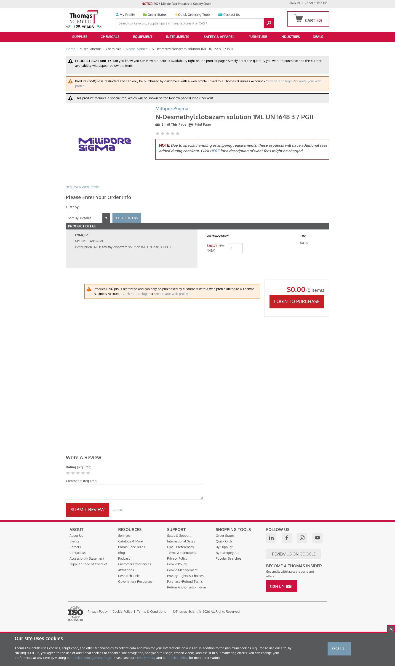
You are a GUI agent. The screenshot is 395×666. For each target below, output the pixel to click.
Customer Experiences (134, 564)
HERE (214, 150)
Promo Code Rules (131, 547)
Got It (339, 648)
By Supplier (224, 547)
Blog (121, 552)
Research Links (129, 576)
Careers (75, 547)
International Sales (181, 541)
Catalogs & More (130, 541)
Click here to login (279, 81)
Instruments (177, 37)
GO (269, 23)
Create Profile (316, 3)
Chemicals (110, 37)
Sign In (294, 3)
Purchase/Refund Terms (185, 581)
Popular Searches (228, 558)
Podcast (124, 558)
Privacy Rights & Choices (185, 576)
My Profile (127, 15)
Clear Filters (127, 218)
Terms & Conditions (181, 552)
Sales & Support (179, 535)
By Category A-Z (228, 552)
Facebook (287, 538)
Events (74, 541)
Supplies (80, 37)
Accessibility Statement (86, 558)
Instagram (302, 538)
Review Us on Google (293, 554)
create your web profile (171, 293)
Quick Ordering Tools (194, 15)
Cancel (118, 509)
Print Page (202, 124)
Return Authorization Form (186, 587)
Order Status (157, 15)
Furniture (257, 37)
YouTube (317, 538)
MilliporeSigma (171, 109)
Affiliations (126, 570)
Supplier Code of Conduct (88, 564)
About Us (76, 535)
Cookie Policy (177, 564)
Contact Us (231, 15)
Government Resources (135, 581)
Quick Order (225, 541)
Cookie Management (182, 570)
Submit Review (87, 510)
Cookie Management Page (91, 657)
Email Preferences (180, 547)
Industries (290, 37)
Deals (318, 37)
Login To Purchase (297, 301)
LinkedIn (271, 538)
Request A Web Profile (82, 187)
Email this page (173, 124)
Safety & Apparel (219, 37)
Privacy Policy (177, 558)
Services (124, 535)
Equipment (142, 37)
